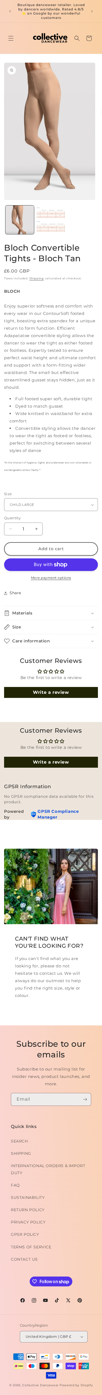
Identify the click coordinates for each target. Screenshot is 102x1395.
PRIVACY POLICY (28, 1222)
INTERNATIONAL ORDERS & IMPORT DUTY (48, 1169)
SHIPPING (21, 1153)
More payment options (51, 578)
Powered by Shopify (76, 1385)
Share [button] (15, 592)
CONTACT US (24, 1259)
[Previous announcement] (10, 11)
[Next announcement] (92, 11)
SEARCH (19, 1141)
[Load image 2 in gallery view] (51, 219)
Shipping (36, 278)
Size (8, 494)
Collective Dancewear (40, 1385)
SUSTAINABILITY (28, 1197)
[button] (11, 38)
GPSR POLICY (25, 1234)
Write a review (51, 692)
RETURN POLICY (28, 1209)
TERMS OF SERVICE (31, 1247)
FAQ (15, 1185)
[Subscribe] (85, 1099)
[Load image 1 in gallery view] (19, 219)
